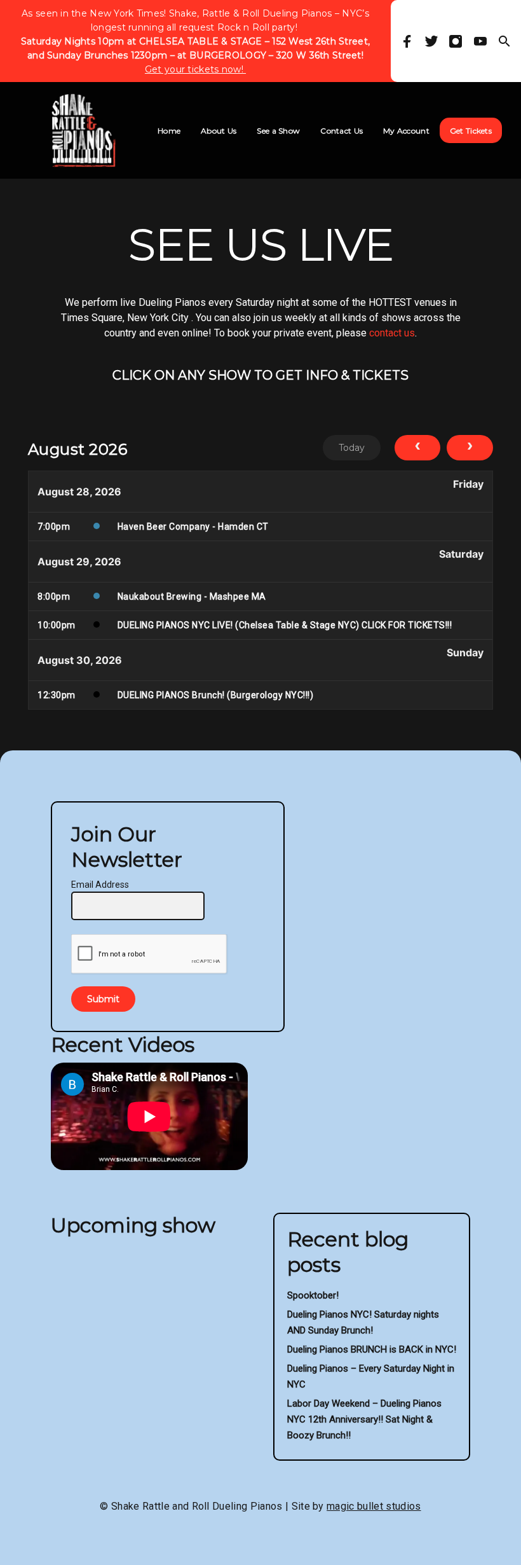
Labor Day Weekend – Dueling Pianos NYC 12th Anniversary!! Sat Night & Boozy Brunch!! (364, 1419)
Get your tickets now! (195, 69)
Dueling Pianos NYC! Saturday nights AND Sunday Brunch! (363, 1322)
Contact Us (341, 130)
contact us (392, 333)
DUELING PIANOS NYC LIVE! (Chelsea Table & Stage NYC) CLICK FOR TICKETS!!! (285, 625)
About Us (218, 130)
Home (169, 130)
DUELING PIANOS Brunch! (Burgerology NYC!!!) (216, 695)
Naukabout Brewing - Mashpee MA (192, 596)
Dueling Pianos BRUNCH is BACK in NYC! (371, 1349)
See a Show (278, 130)
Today (352, 447)
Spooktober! (313, 1295)
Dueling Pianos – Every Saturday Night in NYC (370, 1376)
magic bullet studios (374, 1506)
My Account (406, 130)
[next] (470, 447)
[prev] (418, 447)
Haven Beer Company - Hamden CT (193, 526)
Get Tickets (471, 130)
